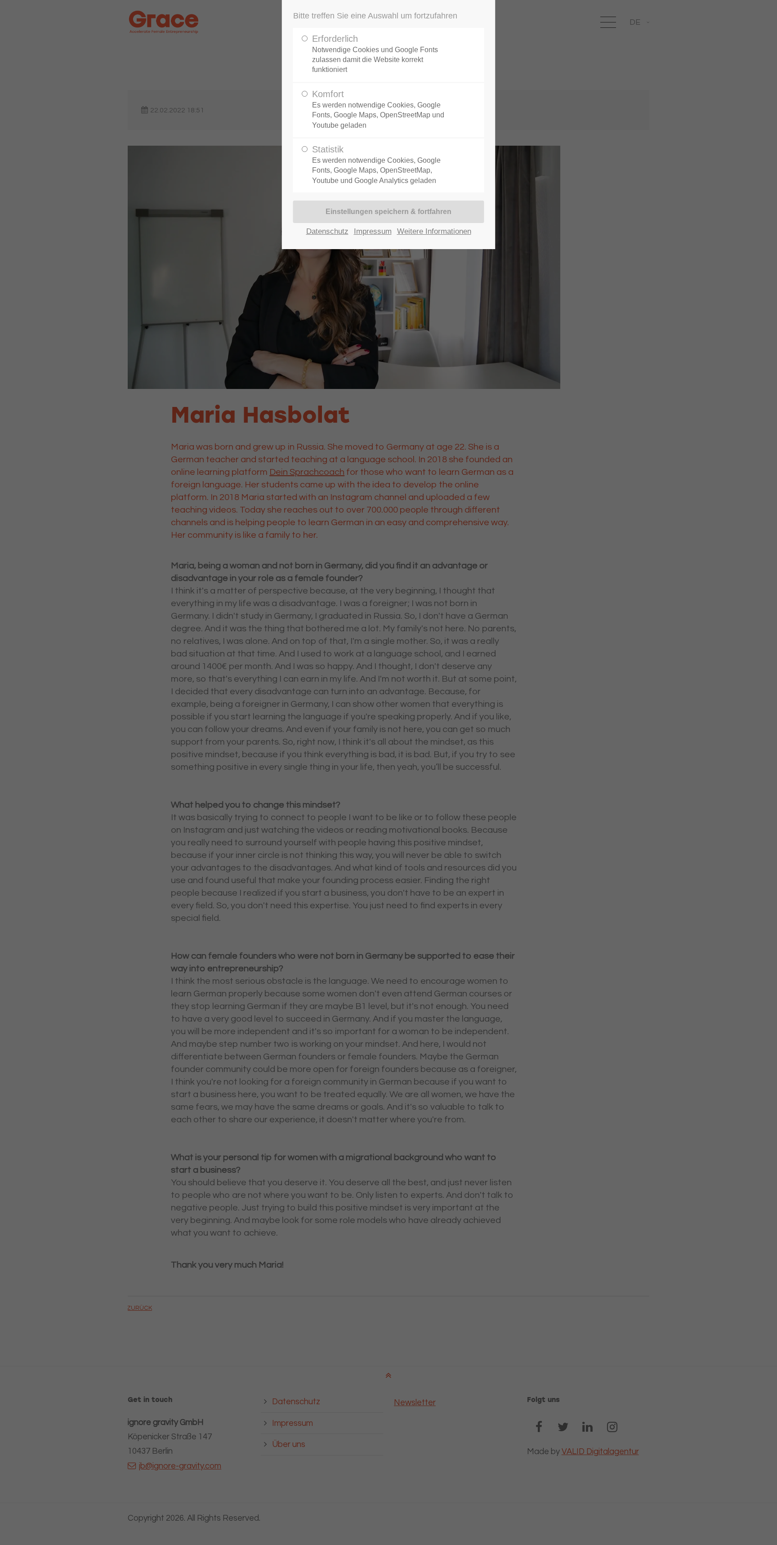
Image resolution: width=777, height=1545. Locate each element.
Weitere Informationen (434, 231)
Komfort (378, 109)
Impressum (373, 231)
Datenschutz (327, 231)
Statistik (376, 164)
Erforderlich (375, 54)
